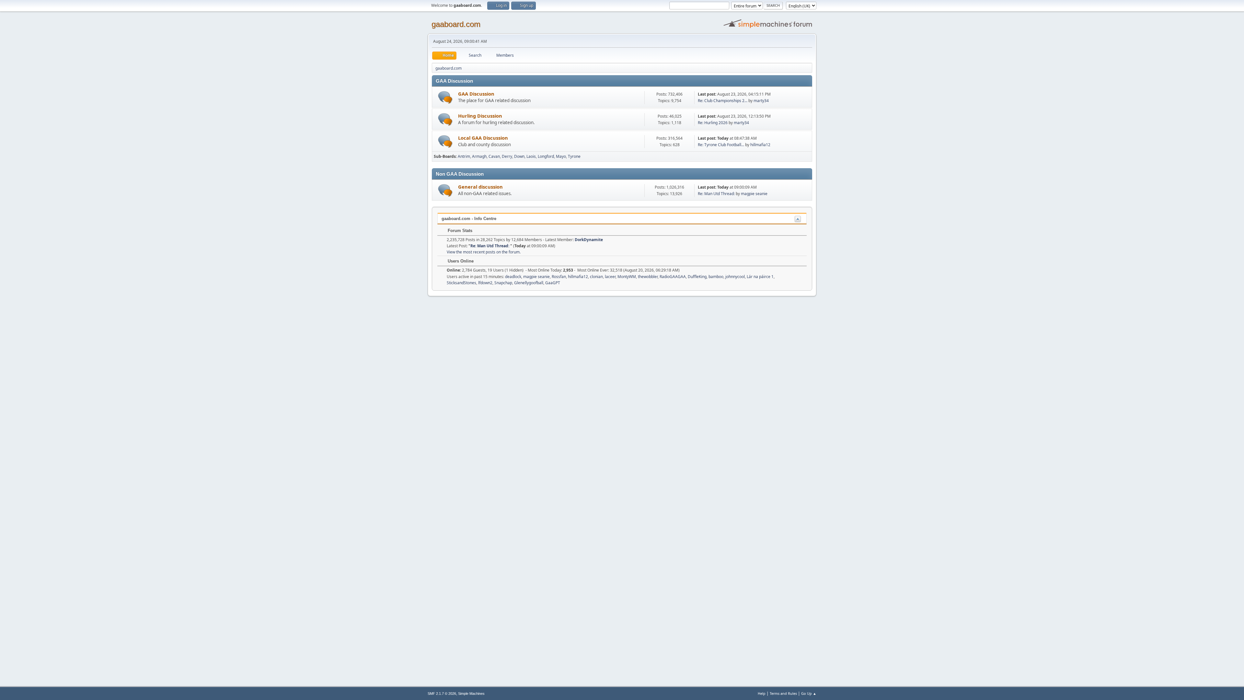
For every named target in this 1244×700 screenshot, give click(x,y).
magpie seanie (754, 193)
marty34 (761, 100)
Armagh (479, 156)
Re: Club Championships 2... (722, 100)
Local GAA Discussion (483, 137)
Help (762, 693)
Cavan (494, 156)
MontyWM (626, 276)
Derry (507, 156)
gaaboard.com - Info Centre (469, 218)
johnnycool (735, 276)
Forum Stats (459, 230)
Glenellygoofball (528, 283)
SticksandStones (461, 283)
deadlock (513, 276)
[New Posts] (445, 97)
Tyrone (574, 156)
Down (519, 156)
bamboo (715, 276)
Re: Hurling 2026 (713, 122)
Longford (546, 156)
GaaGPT (552, 283)
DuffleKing (697, 276)
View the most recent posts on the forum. (484, 252)
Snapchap (503, 283)
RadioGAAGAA (673, 276)
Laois (531, 156)
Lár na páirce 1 (760, 276)
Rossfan (559, 276)
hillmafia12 (760, 144)
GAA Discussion (476, 93)
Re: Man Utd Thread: (717, 193)
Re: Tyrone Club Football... (721, 144)
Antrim (464, 156)
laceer (610, 276)
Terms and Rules (783, 693)
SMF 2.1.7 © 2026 (442, 693)
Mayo (561, 156)
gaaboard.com (456, 24)
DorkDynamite (589, 239)
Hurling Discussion (480, 115)
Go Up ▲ (808, 693)
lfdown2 (485, 283)
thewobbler (648, 276)
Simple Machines (471, 693)
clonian (596, 276)
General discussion (480, 186)
